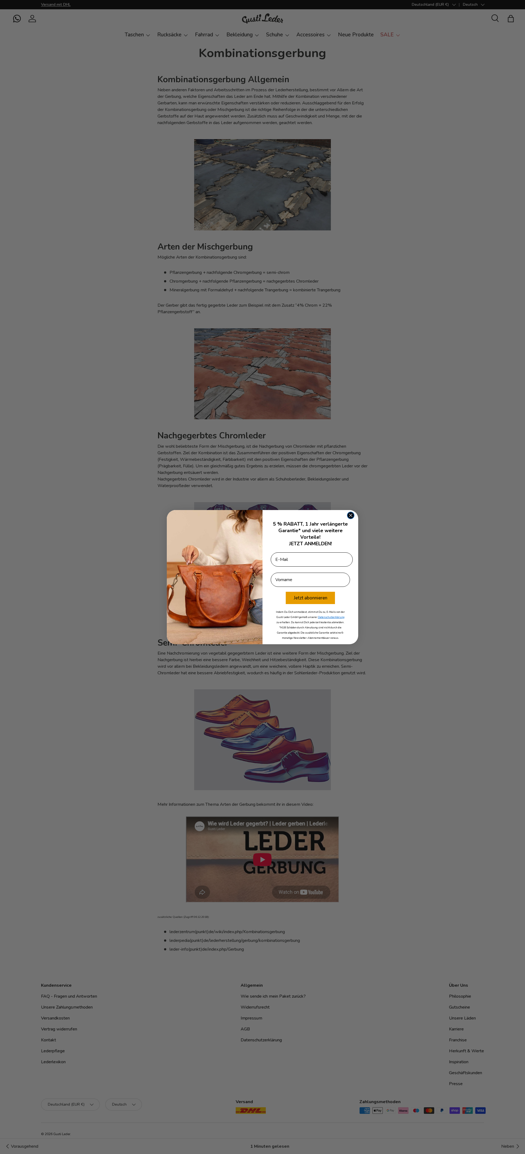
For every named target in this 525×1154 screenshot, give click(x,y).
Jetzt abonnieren (310, 598)
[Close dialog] (350, 515)
